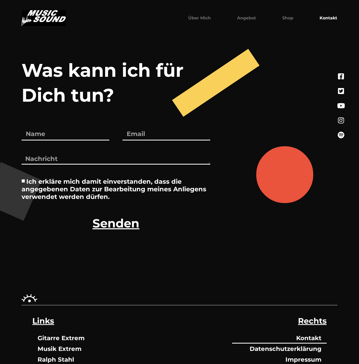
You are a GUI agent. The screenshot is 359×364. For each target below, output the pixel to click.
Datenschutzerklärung (285, 348)
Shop (287, 17)
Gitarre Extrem (61, 338)
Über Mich (199, 17)
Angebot (246, 17)
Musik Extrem (59, 348)
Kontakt (328, 17)
